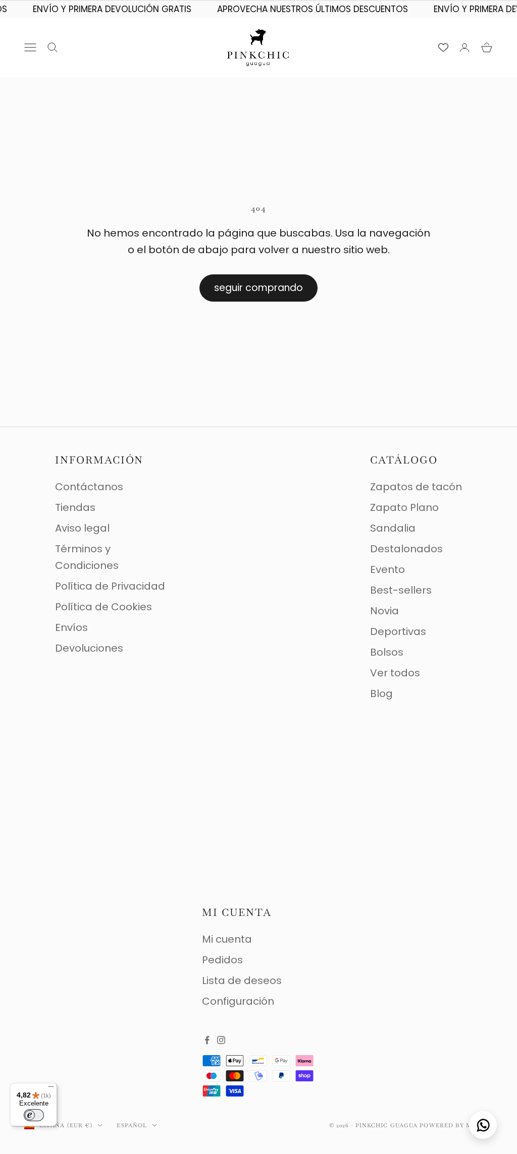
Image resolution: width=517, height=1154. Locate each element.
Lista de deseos (242, 980)
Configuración (238, 1001)
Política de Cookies (103, 607)
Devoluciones (89, 648)
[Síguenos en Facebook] (207, 1040)
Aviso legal (82, 528)
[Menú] (51, 1089)
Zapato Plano (404, 507)
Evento (387, 569)
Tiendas (75, 507)
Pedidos (222, 960)
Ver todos (395, 673)
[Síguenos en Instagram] (221, 1040)
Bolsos (386, 652)
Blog (381, 693)
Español (132, 1125)
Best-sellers (401, 590)
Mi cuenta (227, 939)
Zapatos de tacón (416, 487)
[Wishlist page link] (443, 47)
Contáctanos (89, 487)
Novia (384, 611)
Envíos (71, 627)
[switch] (34, 1115)
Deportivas (398, 631)
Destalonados (406, 549)
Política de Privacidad (110, 586)
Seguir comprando (258, 288)
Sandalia (393, 528)
